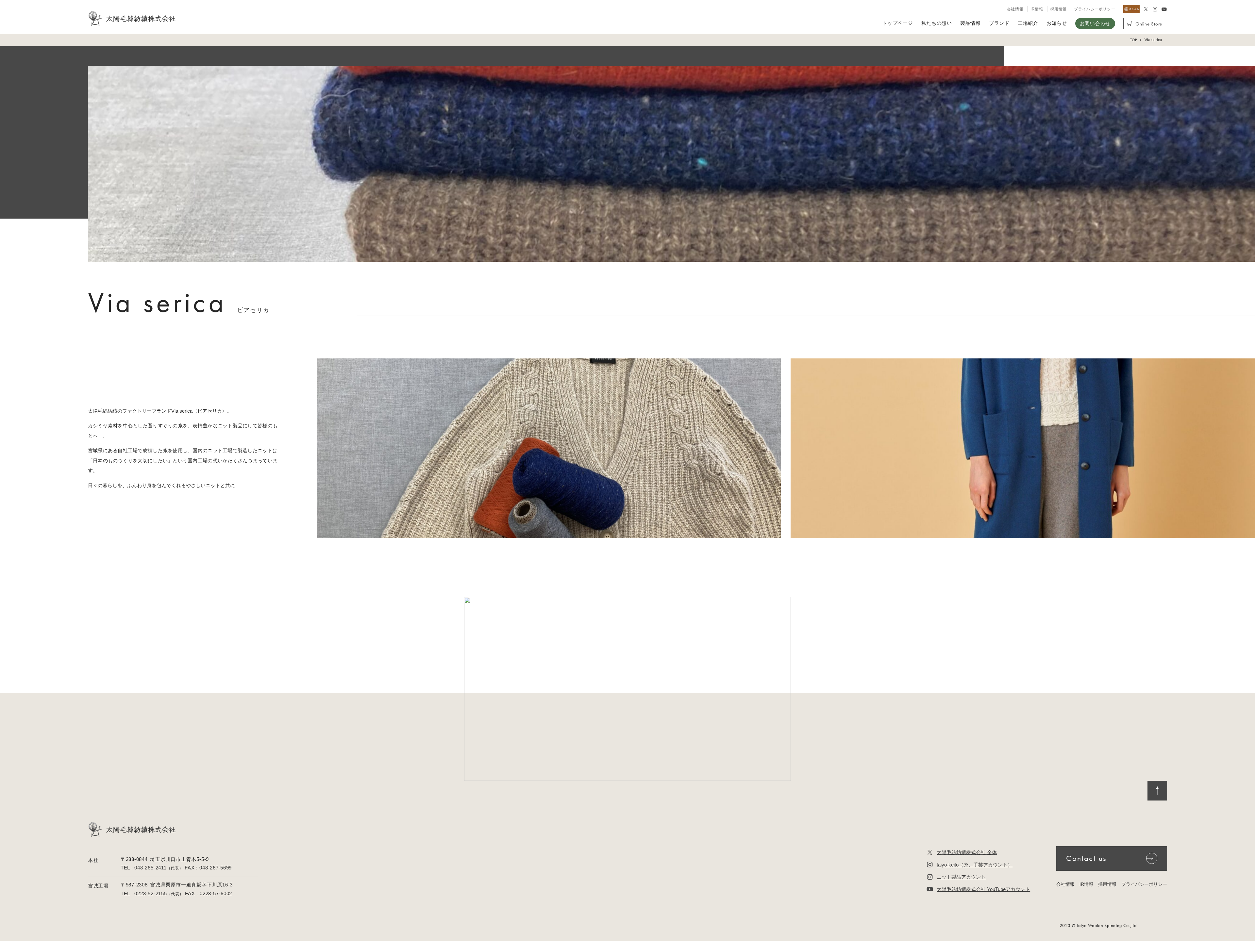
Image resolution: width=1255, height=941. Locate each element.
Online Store (1148, 24)
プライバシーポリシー (1094, 9)
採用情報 (1058, 9)
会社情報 (1015, 9)
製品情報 (970, 23)
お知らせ (1056, 23)
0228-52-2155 (150, 893)
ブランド (999, 23)
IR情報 (1036, 9)
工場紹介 (1028, 23)
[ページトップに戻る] (1157, 791)
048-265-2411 (150, 867)
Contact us (1086, 858)
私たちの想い (936, 23)
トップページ (897, 23)
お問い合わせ (1095, 23)
